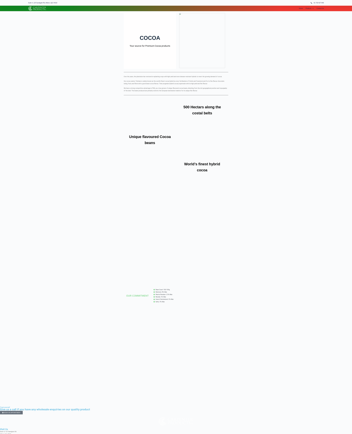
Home (301, 8)
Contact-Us (320, 8)
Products (308, 8)
